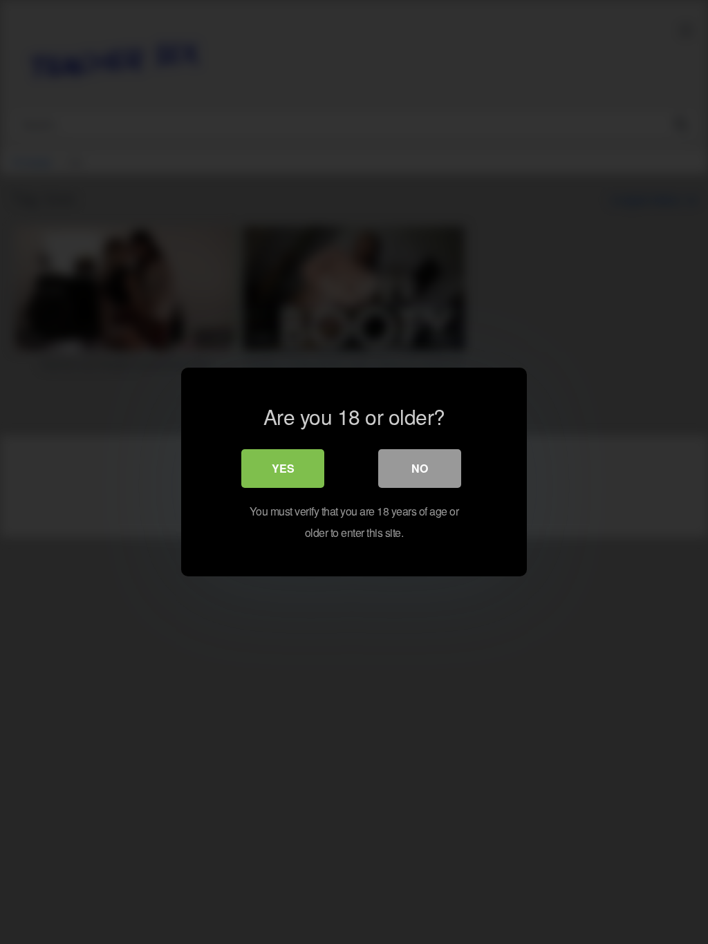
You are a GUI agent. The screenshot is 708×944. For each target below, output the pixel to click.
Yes (283, 468)
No (419, 468)
